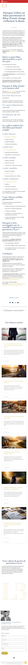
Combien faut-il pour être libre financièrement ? (12, 452)
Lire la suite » (6, 357)
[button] (26, 6)
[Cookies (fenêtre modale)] (25, 662)
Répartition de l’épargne (10, 137)
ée (21, 285)
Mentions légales (19, 663)
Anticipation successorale (11, 181)
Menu (5, 2)
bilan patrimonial (13, 51)
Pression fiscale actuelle (10, 150)
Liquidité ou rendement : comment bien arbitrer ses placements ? (13, 488)
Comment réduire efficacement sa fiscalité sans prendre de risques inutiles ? (12, 524)
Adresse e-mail (3, 639)
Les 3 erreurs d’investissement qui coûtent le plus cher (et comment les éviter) (13, 345)
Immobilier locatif (9, 173)
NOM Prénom (3, 635)
